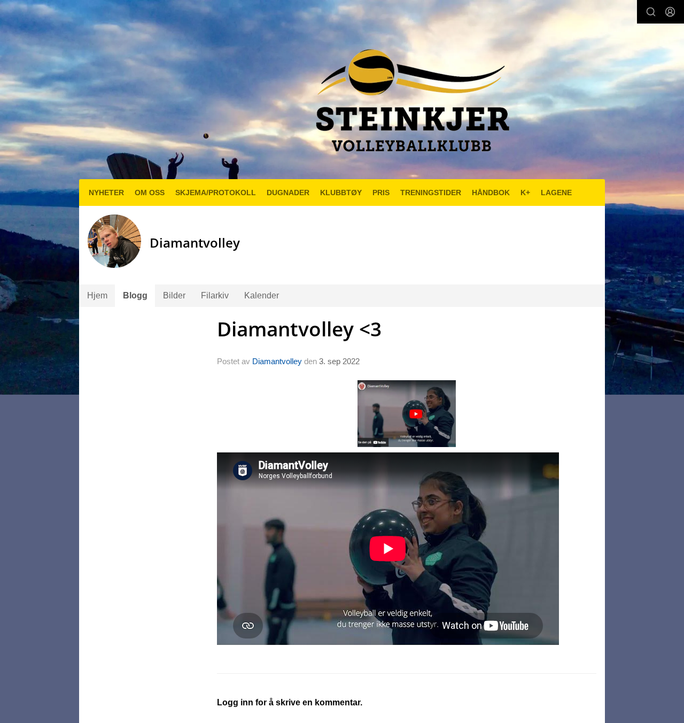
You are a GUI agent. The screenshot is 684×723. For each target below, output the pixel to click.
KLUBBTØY (341, 192)
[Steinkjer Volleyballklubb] (410, 94)
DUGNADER (288, 192)
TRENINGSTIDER (430, 192)
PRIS (381, 192)
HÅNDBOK (491, 192)
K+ (525, 192)
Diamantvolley (277, 361)
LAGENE (556, 192)
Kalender (261, 295)
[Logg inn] (670, 11)
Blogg (135, 295)
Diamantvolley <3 (299, 329)
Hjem (97, 295)
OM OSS (150, 192)
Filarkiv (215, 295)
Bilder (174, 295)
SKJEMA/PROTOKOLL (215, 192)
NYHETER (106, 192)
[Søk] (650, 11)
